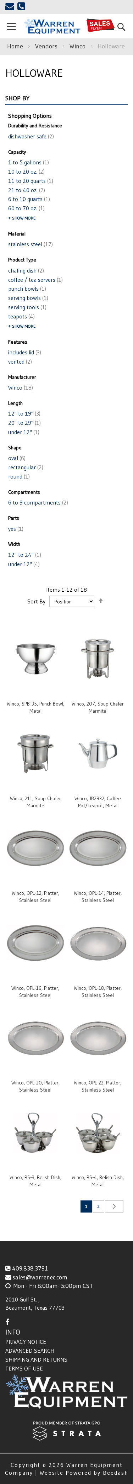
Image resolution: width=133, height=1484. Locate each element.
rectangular (25, 467)
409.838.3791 (30, 1268)
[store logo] (52, 26)
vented (19, 361)
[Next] (114, 1206)
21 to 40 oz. (26, 190)
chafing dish (25, 270)
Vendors (47, 46)
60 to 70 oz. (25, 208)
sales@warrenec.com (40, 1277)
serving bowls (27, 297)
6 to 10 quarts (28, 198)
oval (16, 457)
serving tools (26, 307)
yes (15, 528)
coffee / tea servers (34, 279)
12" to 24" (24, 554)
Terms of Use (24, 1368)
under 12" (23, 431)
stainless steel (29, 244)
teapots (20, 316)
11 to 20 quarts (30, 180)
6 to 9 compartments (37, 502)
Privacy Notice (25, 1341)
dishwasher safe (30, 136)
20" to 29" (23, 422)
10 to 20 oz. (25, 171)
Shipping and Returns (36, 1359)
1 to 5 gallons (28, 162)
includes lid (24, 352)
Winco (78, 46)
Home (16, 46)
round (18, 476)
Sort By (36, 601)
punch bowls (26, 288)
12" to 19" (23, 413)
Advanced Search (29, 1350)
